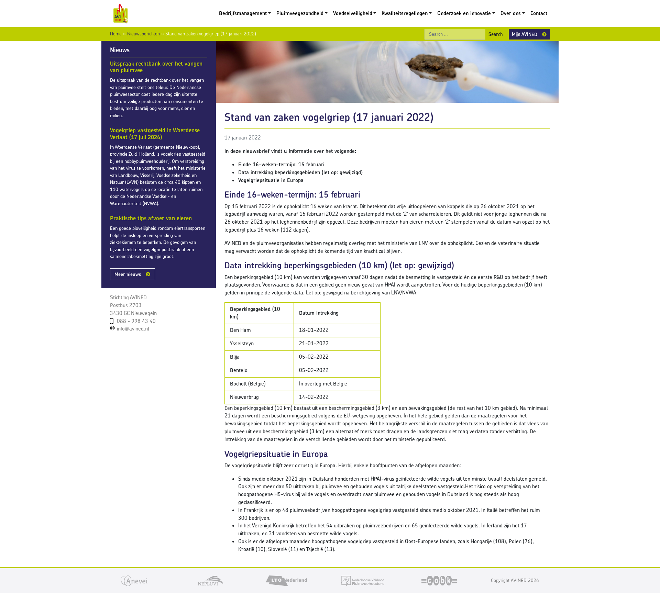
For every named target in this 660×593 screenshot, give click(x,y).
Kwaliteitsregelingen (405, 13)
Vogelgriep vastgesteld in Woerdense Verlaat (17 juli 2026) (155, 133)
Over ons (510, 13)
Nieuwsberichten (143, 34)
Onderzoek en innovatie (464, 13)
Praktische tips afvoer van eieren (151, 218)
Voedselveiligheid (352, 13)
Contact (538, 13)
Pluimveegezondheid (299, 13)
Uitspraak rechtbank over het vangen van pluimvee (156, 67)
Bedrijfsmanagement (243, 13)
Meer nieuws (127, 274)
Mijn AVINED (524, 34)
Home (116, 34)
